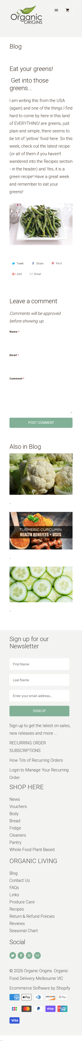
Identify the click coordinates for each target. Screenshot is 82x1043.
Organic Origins (38, 970)
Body (14, 813)
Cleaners (17, 835)
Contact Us (19, 880)
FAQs (14, 887)
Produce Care (22, 901)
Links (14, 894)
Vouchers (18, 806)
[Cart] (67, 10)
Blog (15, 46)
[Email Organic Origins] (37, 955)
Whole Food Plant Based (32, 849)
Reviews (17, 923)
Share (39, 263)
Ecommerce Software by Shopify (39, 988)
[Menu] (56, 10)
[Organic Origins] (26, 20)
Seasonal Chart (23, 930)
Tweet (20, 263)
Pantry (15, 842)
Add (19, 274)
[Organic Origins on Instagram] (29, 955)
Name (14, 331)
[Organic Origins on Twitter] (12, 955)
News (14, 799)
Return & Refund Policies (32, 916)
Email (37, 274)
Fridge (15, 828)
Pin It (59, 263)
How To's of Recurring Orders (36, 760)
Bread (14, 820)
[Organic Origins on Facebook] (21, 955)
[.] (41, 474)
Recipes (16, 909)
